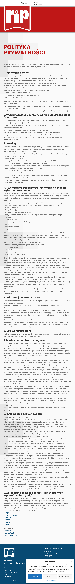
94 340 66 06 (48, 551)
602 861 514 (55, 553)
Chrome (8, 517)
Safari (7, 520)
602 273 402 (47, 553)
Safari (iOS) (9, 533)
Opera (7, 524)
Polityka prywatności (50, 580)
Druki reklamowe (9, 570)
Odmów (49, 577)
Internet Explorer (11, 515)
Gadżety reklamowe (10, 574)
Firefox (7, 522)
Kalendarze (7, 577)
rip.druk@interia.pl (40, 4)
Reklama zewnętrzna (10, 572)
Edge (7, 513)
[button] (71, 561)
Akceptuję (35, 577)
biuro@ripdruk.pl (39, 2)
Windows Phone (11, 535)
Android (8, 531)
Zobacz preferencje (65, 577)
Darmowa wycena (10, 580)
